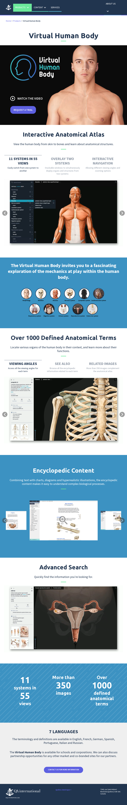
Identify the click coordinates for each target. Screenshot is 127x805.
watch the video (26, 98)
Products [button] (22, 7)
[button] (13, 199)
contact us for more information (63, 769)
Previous (4, 520)
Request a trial (23, 109)
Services (55, 7)
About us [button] (111, 8)
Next (122, 520)
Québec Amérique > (63, 790)
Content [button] (40, 7)
